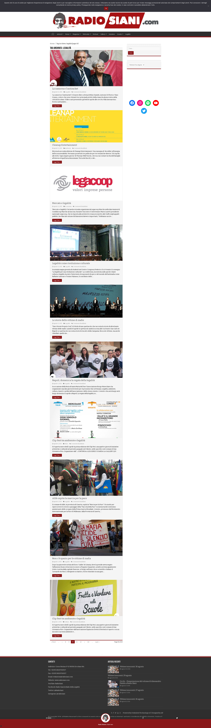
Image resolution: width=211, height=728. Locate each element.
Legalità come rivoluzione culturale (71, 263)
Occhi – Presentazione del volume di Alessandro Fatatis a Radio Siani (140, 682)
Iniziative (112, 34)
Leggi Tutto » (57, 106)
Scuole (119, 34)
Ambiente (68, 148)
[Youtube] (118, 713)
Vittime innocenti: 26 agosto (132, 699)
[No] (208, 6)
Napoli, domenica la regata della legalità (73, 380)
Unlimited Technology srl (141, 713)
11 (76, 642)
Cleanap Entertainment (64, 145)
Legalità (127, 34)
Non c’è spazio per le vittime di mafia (71, 558)
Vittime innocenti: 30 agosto (132, 667)
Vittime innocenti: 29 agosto (120, 675)
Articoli (59, 34)
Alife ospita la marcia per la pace (69, 498)
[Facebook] (113, 713)
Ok (106, 8)
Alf (162, 713)
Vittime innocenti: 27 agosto (132, 690)
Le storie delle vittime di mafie (68, 320)
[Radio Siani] (105, 20)
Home (53, 34)
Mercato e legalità (61, 203)
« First (53, 642)
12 (81, 642)
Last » (97, 642)
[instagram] (120, 713)
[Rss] (112, 713)
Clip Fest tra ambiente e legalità (68, 440)
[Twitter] (116, 713)
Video (66, 444)
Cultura (67, 622)
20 (88, 642)
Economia (68, 206)
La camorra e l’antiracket (65, 88)
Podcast (95, 34)
